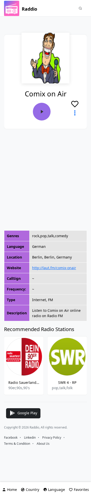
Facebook (10, 437)
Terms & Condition (17, 443)
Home (12, 489)
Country (32, 489)
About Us (43, 443)
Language (56, 489)
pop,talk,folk (62, 387)
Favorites (81, 489)
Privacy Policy (51, 437)
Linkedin (30, 437)
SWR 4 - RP (67, 382)
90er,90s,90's (19, 387)
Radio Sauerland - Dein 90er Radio (23, 382)
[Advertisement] (45, 179)
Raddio (29, 9)
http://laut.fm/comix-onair (54, 267)
